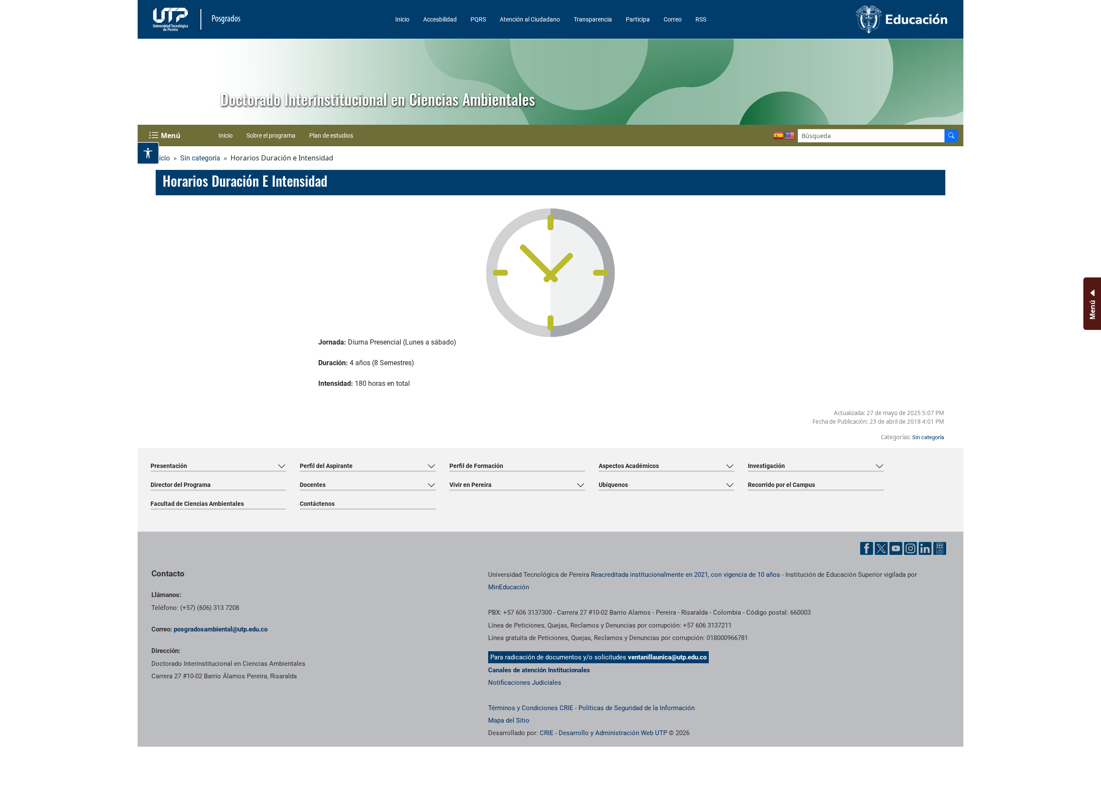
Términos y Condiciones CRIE (530, 708)
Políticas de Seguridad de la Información (636, 708)
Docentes (313, 484)
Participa (638, 19)
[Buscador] (951, 135)
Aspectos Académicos (629, 465)
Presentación (169, 465)
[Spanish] (778, 136)
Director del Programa (181, 484)
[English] (789, 136)
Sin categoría (200, 158)
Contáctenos (317, 503)
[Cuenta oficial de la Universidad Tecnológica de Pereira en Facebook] (866, 548)
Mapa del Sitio (508, 720)
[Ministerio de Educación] (856, 19)
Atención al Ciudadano (530, 19)
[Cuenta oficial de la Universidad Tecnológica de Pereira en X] (881, 548)
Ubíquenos (613, 484)
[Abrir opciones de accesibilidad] (148, 153)
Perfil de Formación (476, 465)
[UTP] (171, 19)
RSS (700, 19)
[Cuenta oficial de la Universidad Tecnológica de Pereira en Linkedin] (925, 548)
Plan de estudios (331, 135)
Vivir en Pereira (470, 484)
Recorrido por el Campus (781, 484)
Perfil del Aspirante (326, 465)
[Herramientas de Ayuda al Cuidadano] (939, 548)
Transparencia (593, 19)
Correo (673, 19)
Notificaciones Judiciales (524, 682)
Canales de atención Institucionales (539, 670)
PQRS (478, 19)
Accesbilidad (440, 19)
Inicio (402, 19)
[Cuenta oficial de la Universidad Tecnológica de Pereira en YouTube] (895, 548)
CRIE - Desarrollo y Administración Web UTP (603, 733)
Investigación (766, 465)
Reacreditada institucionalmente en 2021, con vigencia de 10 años (685, 575)
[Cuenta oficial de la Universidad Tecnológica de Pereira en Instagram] (910, 548)
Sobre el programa (270, 135)
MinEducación (508, 587)
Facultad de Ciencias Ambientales (197, 503)
